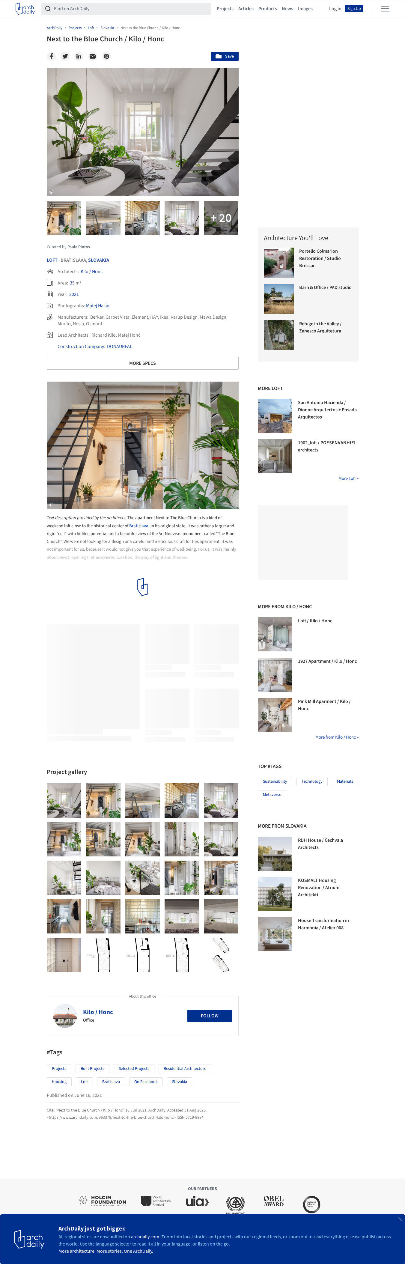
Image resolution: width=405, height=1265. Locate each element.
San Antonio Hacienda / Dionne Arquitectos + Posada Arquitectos (327, 409)
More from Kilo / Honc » (337, 737)
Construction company (81, 346)
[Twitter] (65, 56)
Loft (52, 260)
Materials (345, 781)
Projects (225, 8)
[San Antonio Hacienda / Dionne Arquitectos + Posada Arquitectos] (275, 416)
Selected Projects (134, 1069)
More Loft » (348, 478)
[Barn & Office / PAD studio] (279, 299)
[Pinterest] (106, 56)
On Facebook (146, 1082)
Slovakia (98, 260)
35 (72, 283)
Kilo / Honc (92, 271)
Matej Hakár (98, 305)
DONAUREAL (119, 346)
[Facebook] (51, 56)
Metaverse (272, 795)
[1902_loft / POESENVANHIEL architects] (275, 456)
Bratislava (138, 526)
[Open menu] (385, 8)
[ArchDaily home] (25, 9)
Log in (335, 8)
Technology (312, 781)
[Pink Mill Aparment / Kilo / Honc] (275, 715)
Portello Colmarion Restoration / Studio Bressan (320, 258)
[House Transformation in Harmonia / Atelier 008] (275, 934)
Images (305, 8)
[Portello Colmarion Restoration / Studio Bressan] (279, 263)
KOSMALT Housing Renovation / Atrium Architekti (318, 887)
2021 (74, 294)
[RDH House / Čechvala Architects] (275, 854)
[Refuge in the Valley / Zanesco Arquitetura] (279, 335)
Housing (59, 1082)
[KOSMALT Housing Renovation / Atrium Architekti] (275, 894)
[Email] (92, 56)
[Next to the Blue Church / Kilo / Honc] (64, 800)
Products (267, 8)
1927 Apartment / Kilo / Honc (327, 661)
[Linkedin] (78, 56)
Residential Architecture (185, 1069)
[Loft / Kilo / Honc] (275, 634)
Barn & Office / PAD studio (325, 287)
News (287, 8)
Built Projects (92, 1069)
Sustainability (275, 781)
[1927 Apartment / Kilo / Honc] (275, 675)
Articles (246, 8)
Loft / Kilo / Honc (315, 621)
